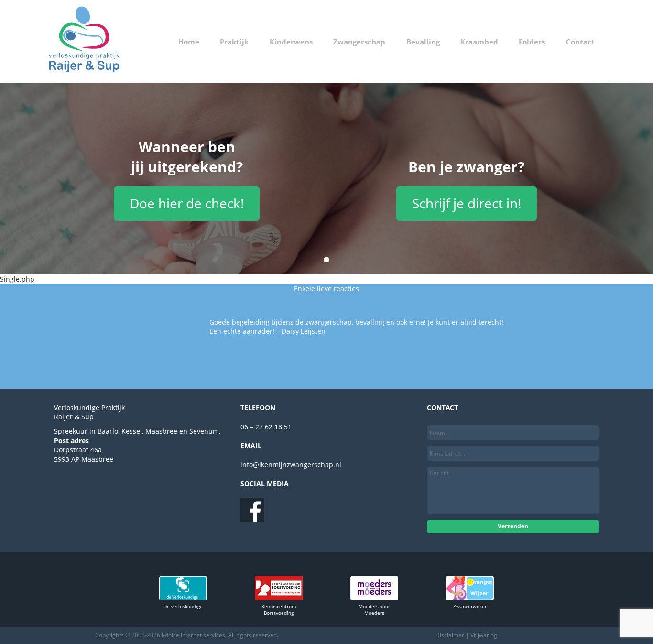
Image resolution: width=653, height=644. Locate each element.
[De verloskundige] (183, 597)
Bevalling (423, 41)
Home (188, 41)
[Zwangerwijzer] (470, 597)
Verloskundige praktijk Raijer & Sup (84, 41)
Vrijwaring (483, 635)
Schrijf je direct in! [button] (466, 203)
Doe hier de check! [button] (187, 203)
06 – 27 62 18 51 (266, 426)
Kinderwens (291, 41)
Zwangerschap (359, 41)
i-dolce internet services (193, 635)
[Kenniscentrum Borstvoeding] (279, 597)
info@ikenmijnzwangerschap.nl (290, 464)
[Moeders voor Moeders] (374, 597)
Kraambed (479, 41)
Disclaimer (449, 635)
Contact (580, 41)
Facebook (252, 510)
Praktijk (234, 41)
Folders (532, 41)
